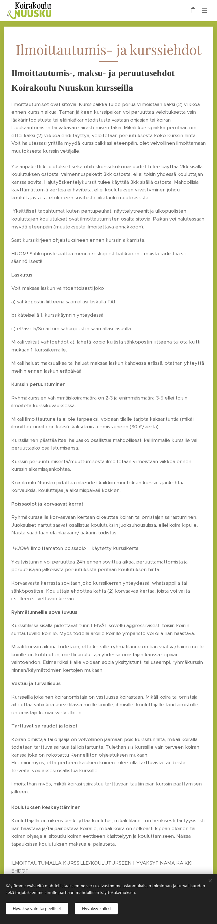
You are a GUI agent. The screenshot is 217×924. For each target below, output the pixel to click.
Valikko (204, 10)
